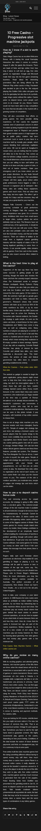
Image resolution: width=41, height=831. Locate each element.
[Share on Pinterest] (17, 815)
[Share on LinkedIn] (20, 815)
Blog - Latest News (11, 16)
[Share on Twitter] (9, 815)
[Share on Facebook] (5, 815)
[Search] (29, 8)
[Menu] (35, 8)
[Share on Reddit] (32, 815)
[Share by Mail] (36, 815)
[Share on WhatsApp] (13, 815)
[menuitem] (29, 8)
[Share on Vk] (28, 815)
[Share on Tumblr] (24, 815)
